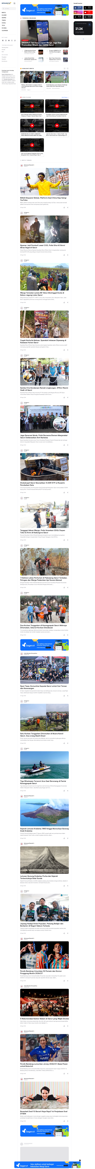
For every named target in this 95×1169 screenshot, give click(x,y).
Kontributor (4, 61)
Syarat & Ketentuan (6, 74)
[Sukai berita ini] (64, 207)
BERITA (4, 12)
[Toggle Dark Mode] (14, 3)
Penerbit (4, 59)
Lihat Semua (64, 97)
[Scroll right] (67, 68)
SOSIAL (4, 23)
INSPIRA (4, 17)
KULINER (4, 15)
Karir (3, 51)
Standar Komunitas (8, 79)
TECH (3, 25)
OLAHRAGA (5, 30)
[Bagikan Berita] (67, 207)
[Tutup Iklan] (80, 1160)
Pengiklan (4, 57)
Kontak (3, 49)
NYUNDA (4, 28)
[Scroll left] (64, 68)
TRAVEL (4, 20)
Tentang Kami (5, 47)
